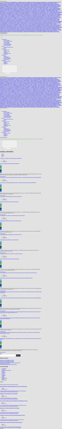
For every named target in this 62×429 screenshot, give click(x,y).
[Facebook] (21, 166)
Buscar (18, 355)
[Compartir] (21, 172)
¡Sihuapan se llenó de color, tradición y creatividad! (18, 8)
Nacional (3, 377)
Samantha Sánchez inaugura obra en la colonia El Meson (49, 24)
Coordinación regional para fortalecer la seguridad (46, 6)
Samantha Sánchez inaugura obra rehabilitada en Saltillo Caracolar (14, 24)
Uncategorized (4, 379)
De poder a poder (6, 51)
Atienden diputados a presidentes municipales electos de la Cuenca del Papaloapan (13, 386)
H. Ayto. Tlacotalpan (7, 45)
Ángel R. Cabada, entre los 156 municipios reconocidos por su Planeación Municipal (42, 27)
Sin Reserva (6, 54)
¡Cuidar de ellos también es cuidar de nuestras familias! (31, 78)
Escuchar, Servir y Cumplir (18, 92)
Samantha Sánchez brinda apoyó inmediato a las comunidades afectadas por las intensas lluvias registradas (27, 29)
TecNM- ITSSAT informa (31, 31)
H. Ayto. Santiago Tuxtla (7, 44)
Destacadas (11, 384)
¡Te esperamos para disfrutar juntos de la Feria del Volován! (50, 25)
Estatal (3, 46)
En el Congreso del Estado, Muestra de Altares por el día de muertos (9, 201)
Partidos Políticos (4, 378)
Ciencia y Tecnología (7, 61)
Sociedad (5, 63)
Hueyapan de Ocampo (7, 58)
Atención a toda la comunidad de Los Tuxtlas (13, 2)
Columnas (3, 120)
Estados (5, 55)
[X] (21, 170)
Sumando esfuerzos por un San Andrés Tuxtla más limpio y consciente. (15, 31)
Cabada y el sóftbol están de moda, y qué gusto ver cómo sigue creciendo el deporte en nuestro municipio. (38, 9)
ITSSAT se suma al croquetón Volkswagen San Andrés (27, 3)
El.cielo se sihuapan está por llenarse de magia (26, 10)
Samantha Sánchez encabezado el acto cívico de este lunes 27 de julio (42, 20)
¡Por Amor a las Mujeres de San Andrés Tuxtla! (16, 7)
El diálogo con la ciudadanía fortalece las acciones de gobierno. (14, 98)
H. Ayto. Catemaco (7, 42)
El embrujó (5, 52)
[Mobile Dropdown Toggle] (7, 39)
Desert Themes (19, 427)
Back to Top (2, 428)
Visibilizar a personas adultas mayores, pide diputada (8, 393)
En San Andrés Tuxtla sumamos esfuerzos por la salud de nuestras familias (39, 85)
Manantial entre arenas (7, 53)
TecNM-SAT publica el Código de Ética (29, 5)
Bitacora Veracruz (6, 49)
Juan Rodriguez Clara (7, 57)
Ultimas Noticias (15, 384)
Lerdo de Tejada (6, 56)
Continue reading (2, 176)
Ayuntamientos (4, 39)
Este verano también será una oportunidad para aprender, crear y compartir (23, 13)
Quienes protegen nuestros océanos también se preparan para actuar (16, 22)
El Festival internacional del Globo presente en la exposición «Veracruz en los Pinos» (23, 21)
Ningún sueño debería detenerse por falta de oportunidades (42, 19)
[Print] (21, 169)
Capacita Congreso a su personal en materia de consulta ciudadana (11, 422)
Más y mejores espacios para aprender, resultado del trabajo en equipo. (31, 91)
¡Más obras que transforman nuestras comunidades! (31, 25)
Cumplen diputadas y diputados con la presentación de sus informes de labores (10, 220)
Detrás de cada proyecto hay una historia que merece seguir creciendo (36, 98)
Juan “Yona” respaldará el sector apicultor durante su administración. (9, 163)
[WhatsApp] (21, 167)
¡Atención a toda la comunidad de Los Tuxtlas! (41, 11)
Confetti (5, 50)
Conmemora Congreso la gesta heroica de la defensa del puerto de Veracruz (12, 415)
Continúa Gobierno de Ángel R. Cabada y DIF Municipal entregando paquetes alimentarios (24, 28)
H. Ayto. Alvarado (6, 40)
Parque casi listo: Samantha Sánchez (17, 5)
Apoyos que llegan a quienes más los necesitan (31, 7)
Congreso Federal (6, 59)
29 (2, 156)
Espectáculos (6, 62)
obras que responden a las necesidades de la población (32, 92)
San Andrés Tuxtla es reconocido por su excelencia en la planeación (26, 26)
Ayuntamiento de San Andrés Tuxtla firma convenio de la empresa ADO (27, 105)
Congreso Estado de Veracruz (8, 47)
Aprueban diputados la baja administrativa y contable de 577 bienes (9, 239)
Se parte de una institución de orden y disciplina (18, 4)
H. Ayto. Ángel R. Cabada (8, 41)
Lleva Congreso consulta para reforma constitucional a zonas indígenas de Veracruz (14, 400)
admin (4, 160)
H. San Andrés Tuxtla (7, 43)
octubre (3, 155)
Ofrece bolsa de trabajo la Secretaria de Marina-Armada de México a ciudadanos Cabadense (22, 6)
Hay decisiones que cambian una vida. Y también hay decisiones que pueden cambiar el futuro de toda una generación (29, 19)
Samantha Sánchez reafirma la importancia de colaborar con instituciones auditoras (39, 18)
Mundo (3, 376)
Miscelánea (3, 60)
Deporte (3, 371)
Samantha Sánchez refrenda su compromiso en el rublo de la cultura (39, 22)
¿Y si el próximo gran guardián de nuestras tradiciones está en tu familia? (48, 31)
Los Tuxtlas (4, 374)
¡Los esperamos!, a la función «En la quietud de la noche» (16, 18)
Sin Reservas (29, 20)
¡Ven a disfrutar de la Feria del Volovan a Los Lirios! (23, 23)
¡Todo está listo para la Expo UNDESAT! (16, 30)
